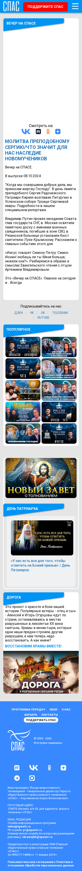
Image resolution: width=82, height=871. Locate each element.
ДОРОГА (14, 597)
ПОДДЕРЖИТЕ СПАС (45, 7)
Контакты (50, 714)
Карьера (30, 714)
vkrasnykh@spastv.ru (37, 837)
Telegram (60, 312)
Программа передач (28, 709)
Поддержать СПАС (41, 720)
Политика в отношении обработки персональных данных (41, 863)
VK (32, 312)
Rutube (43, 317)
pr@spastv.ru (32, 830)
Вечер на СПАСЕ (21, 23)
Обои (53, 709)
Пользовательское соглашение (30, 862)
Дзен (18, 312)
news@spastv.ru (19, 826)
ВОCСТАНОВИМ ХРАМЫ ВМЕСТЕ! (33, 646)
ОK (43, 312)
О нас (66, 709)
